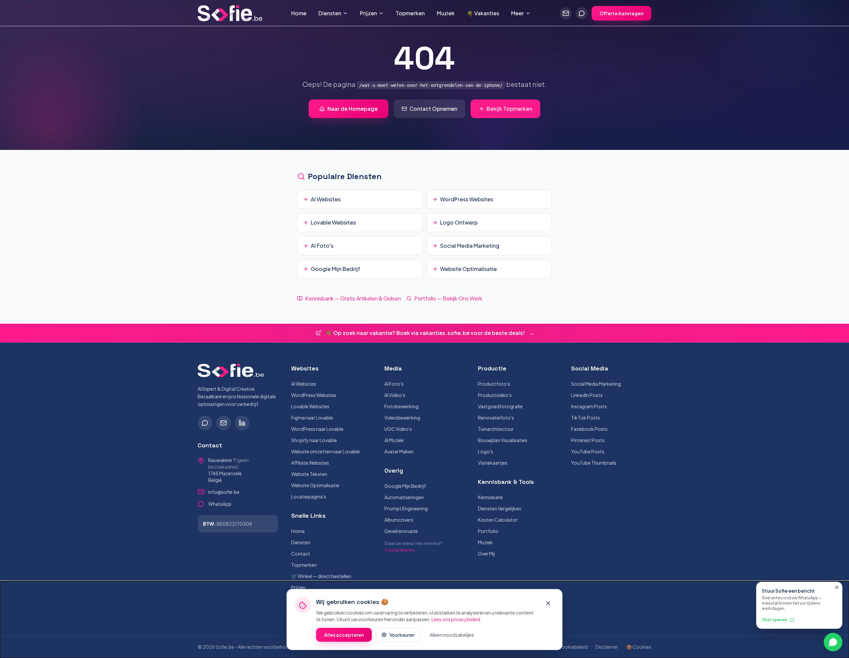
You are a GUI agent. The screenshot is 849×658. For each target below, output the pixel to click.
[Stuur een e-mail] (566, 13)
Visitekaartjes (492, 463)
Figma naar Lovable (312, 418)
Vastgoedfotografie (500, 406)
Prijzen (368, 13)
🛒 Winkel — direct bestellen (321, 576)
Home (298, 13)
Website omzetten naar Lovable (325, 451)
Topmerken (410, 13)
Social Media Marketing (596, 384)
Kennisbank (490, 497)
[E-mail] (223, 423)
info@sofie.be (223, 492)
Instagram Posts (589, 406)
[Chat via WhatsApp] (582, 13)
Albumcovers (398, 520)
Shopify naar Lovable (314, 440)
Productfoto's (494, 384)
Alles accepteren (344, 635)
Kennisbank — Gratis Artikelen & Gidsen (353, 298)
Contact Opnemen (433, 108)
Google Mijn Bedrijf (405, 486)
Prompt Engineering (406, 508)
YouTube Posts (587, 451)
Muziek (446, 13)
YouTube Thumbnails (594, 463)
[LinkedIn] (242, 423)
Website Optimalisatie (315, 485)
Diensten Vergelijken (499, 508)
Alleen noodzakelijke (451, 635)
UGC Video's (398, 429)
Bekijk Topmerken (509, 108)
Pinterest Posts (588, 440)
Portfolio (488, 531)
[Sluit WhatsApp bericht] (836, 587)
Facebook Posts (589, 429)
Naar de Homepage (352, 108)
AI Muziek (394, 440)
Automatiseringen (404, 497)
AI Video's (394, 395)
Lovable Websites (310, 406)
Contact (300, 554)
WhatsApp (219, 504)
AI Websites (303, 384)
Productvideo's (495, 395)
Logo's (485, 451)
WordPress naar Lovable (317, 429)
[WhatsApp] (205, 423)
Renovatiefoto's (496, 418)
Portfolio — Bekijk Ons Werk (448, 298)
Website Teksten (309, 474)
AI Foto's (394, 384)
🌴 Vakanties (483, 13)
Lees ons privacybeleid (455, 619)
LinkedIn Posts (587, 395)
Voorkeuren (402, 635)
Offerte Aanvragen (621, 13)
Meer (517, 13)
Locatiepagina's (308, 496)
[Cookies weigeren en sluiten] (548, 603)
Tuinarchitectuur (496, 429)
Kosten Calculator (498, 520)
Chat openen (774, 619)
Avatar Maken (399, 451)
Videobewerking (402, 418)
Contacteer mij (399, 550)
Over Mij (486, 554)
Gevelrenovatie (401, 531)
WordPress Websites (313, 395)
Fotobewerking (401, 406)
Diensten (329, 13)
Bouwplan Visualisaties (502, 440)
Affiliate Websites (310, 463)
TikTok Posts (585, 418)
